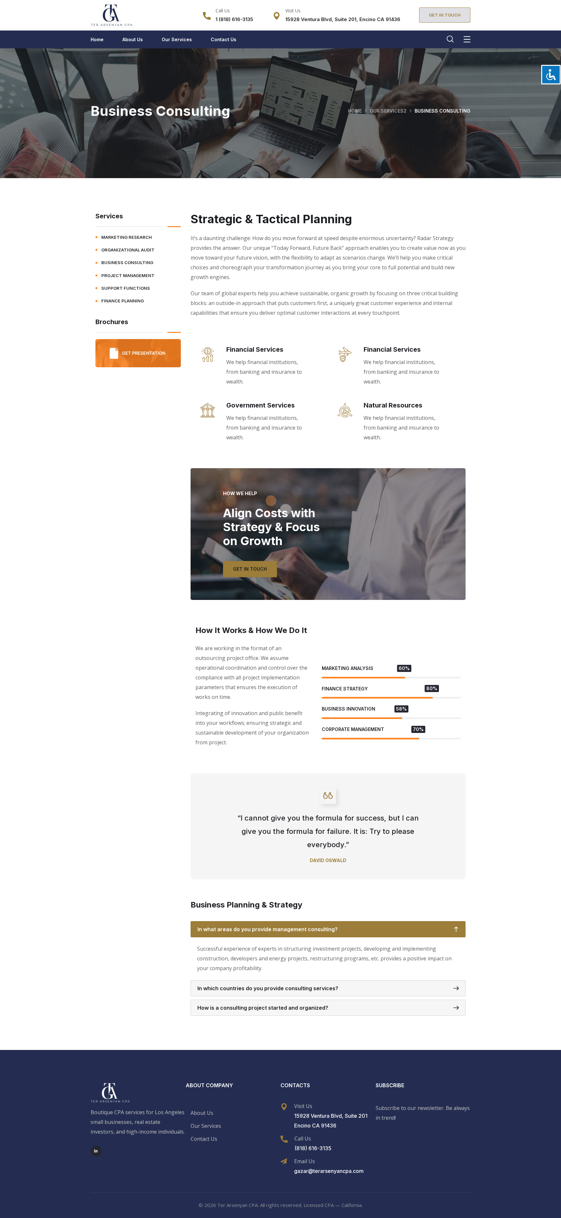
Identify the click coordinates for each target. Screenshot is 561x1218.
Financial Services (254, 349)
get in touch (250, 569)
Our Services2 (388, 111)
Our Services (177, 39)
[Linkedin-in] (96, 1151)
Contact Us (223, 39)
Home (97, 39)
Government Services (260, 405)
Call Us (223, 10)
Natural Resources (393, 405)
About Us (132, 39)
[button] (444, 15)
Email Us (304, 1161)
